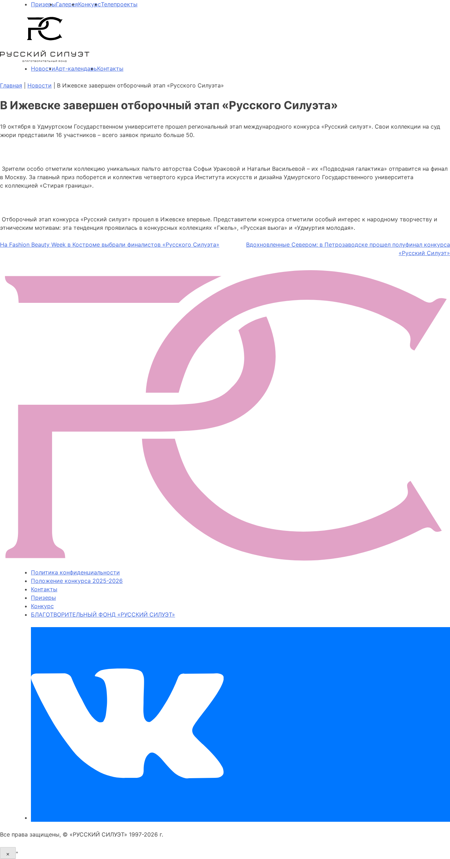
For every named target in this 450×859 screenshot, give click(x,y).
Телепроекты (119, 4)
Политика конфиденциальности (75, 572)
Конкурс (89, 4)
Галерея (67, 4)
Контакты (110, 68)
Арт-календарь (76, 68)
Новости (43, 68)
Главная (11, 85)
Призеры (43, 4)
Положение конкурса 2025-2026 (77, 580)
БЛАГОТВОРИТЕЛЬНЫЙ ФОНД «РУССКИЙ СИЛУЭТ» (103, 614)
